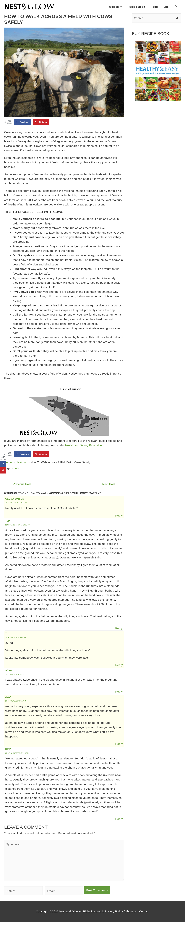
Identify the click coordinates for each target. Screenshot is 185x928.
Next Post (110, 484)
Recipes (113, 6)
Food (154, 6)
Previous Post (20, 484)
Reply (119, 515)
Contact (144, 911)
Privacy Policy (114, 911)
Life (166, 6)
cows (15, 468)
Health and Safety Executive (83, 445)
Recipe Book (136, 6)
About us (131, 911)
